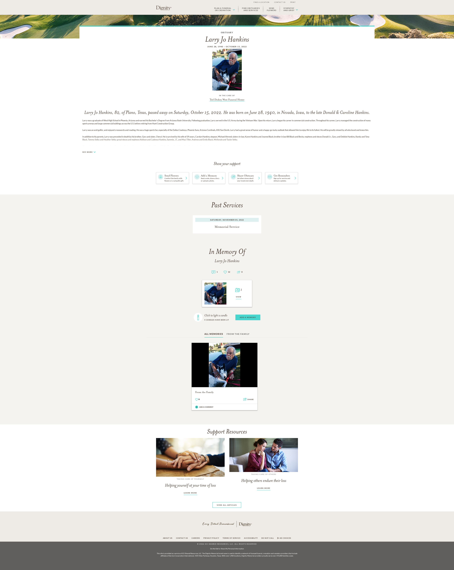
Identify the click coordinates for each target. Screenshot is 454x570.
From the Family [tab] (238, 334)
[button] (224, 9)
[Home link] (163, 8)
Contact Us (280, 2)
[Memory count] (213, 272)
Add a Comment (206, 407)
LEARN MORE (190, 493)
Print (293, 2)
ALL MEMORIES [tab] (213, 334)
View (238, 297)
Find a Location (261, 2)
